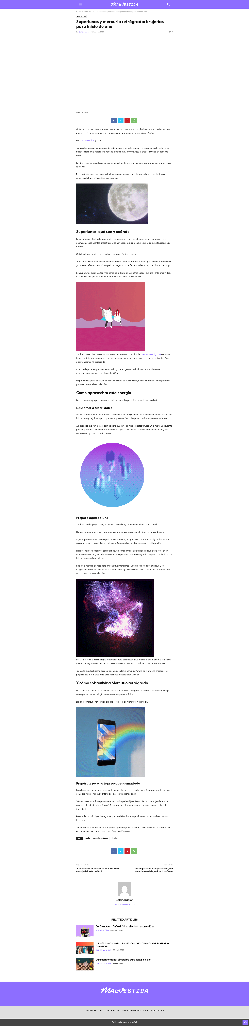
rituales (114, 838)
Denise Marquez (103, 950)
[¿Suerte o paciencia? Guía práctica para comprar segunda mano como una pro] (85, 948)
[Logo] (124, 994)
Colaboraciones (111, 1011)
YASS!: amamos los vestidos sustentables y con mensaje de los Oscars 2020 (97, 870)
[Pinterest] (127, 120)
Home (78, 12)
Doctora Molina (87, 140)
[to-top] (245, 1021)
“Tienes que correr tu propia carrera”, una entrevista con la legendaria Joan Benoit (153, 870)
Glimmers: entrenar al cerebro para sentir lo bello (123, 959)
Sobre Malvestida (93, 1011)
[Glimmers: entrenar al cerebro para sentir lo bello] (85, 964)
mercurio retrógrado (100, 838)
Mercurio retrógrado (151, 354)
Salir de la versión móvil (124, 1022)
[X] (120, 120)
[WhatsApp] (134, 120)
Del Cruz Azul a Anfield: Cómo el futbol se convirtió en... (126, 926)
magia (87, 838)
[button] (80, 4)
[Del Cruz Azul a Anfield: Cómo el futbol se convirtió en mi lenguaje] (85, 931)
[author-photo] (124, 896)
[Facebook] (114, 120)
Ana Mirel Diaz (102, 930)
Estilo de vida (89, 12)
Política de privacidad (153, 1011)
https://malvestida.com (124, 904)
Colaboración (84, 32)
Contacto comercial (131, 1011)
